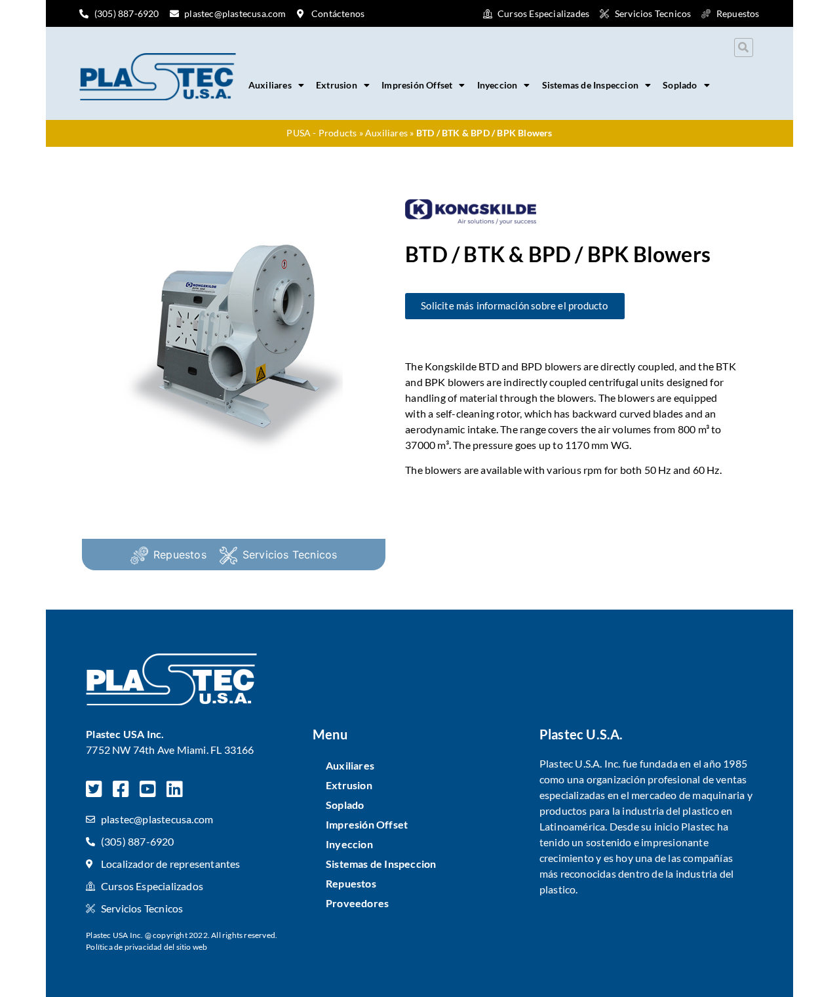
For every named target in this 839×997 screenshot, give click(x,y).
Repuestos (179, 554)
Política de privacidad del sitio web (146, 947)
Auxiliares (270, 84)
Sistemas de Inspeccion (590, 84)
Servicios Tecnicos (290, 554)
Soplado (680, 84)
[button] (743, 47)
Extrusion (336, 84)
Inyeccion (497, 84)
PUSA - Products (321, 133)
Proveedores (357, 903)
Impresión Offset (416, 84)
